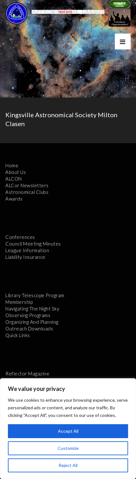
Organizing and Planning (32, 322)
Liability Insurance (25, 257)
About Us (15, 172)
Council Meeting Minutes (33, 243)
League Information (27, 250)
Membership (19, 302)
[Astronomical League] (16, 13)
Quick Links (17, 335)
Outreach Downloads (29, 328)
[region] (68, 428)
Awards (13, 198)
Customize (68, 448)
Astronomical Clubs (26, 192)
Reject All (68, 465)
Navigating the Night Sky (32, 308)
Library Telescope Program (35, 295)
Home (11, 165)
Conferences (20, 237)
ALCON (13, 179)
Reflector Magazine (27, 373)
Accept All (68, 431)
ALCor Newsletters (27, 185)
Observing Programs (27, 315)
